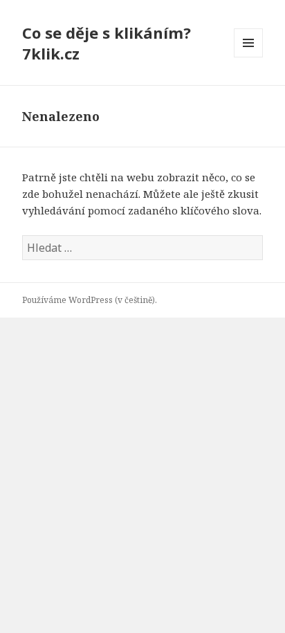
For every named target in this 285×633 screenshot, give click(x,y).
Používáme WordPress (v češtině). (89, 300)
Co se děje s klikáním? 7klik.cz (106, 43)
